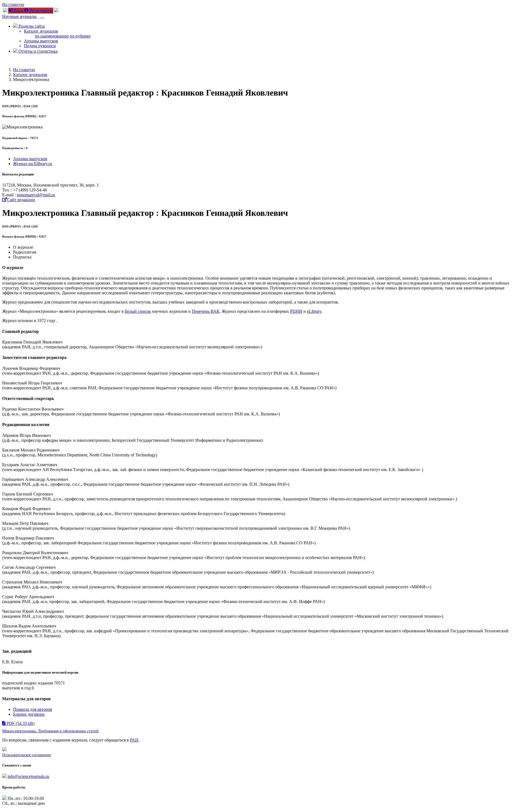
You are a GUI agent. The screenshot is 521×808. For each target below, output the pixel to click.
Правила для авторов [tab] (32, 709)
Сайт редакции (21, 199)
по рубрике (80, 36)
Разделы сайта (31, 26)
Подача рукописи (40, 45)
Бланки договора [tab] (29, 714)
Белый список (138, 311)
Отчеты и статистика (37, 51)
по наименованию (52, 36)
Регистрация (40, 10)
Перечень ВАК (206, 311)
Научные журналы (19, 16)
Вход (18, 10)
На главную (13, 4)
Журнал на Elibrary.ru (32, 163)
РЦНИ (296, 311)
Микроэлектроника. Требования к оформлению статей (50, 731)
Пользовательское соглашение (26, 755)
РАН (134, 740)
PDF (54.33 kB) (19, 723)
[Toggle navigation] (42, 18)
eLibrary (314, 311)
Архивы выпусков (41, 41)
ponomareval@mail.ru (36, 194)
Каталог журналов (41, 31)
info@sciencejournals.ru (28, 776)
